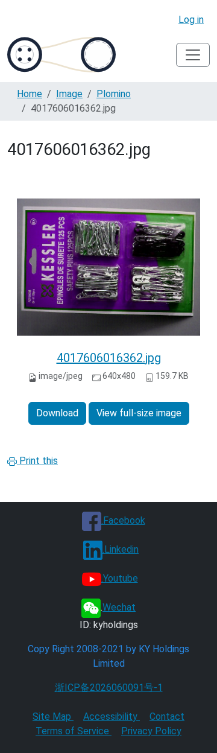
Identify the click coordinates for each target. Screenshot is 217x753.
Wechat (119, 607)
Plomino (113, 94)
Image (69, 94)
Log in (191, 19)
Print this (37, 460)
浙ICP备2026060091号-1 (109, 687)
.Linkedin (120, 549)
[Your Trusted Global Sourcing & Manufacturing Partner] (61, 54)
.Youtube (119, 578)
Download (57, 413)
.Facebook (123, 520)
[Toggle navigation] (193, 55)
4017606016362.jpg (109, 358)
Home (29, 94)
